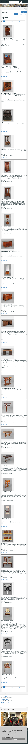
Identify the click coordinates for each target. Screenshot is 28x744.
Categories (23, 12)
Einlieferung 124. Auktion (5, 702)
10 (19, 21)
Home (3, 8)
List (16, 14)
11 (21, 21)
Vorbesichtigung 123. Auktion (6, 696)
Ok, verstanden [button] (14, 739)
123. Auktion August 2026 (5, 699)
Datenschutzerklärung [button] (10, 737)
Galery (20, 14)
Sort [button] (25, 14)
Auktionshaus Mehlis (4, 1)
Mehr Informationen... (4, 49)
